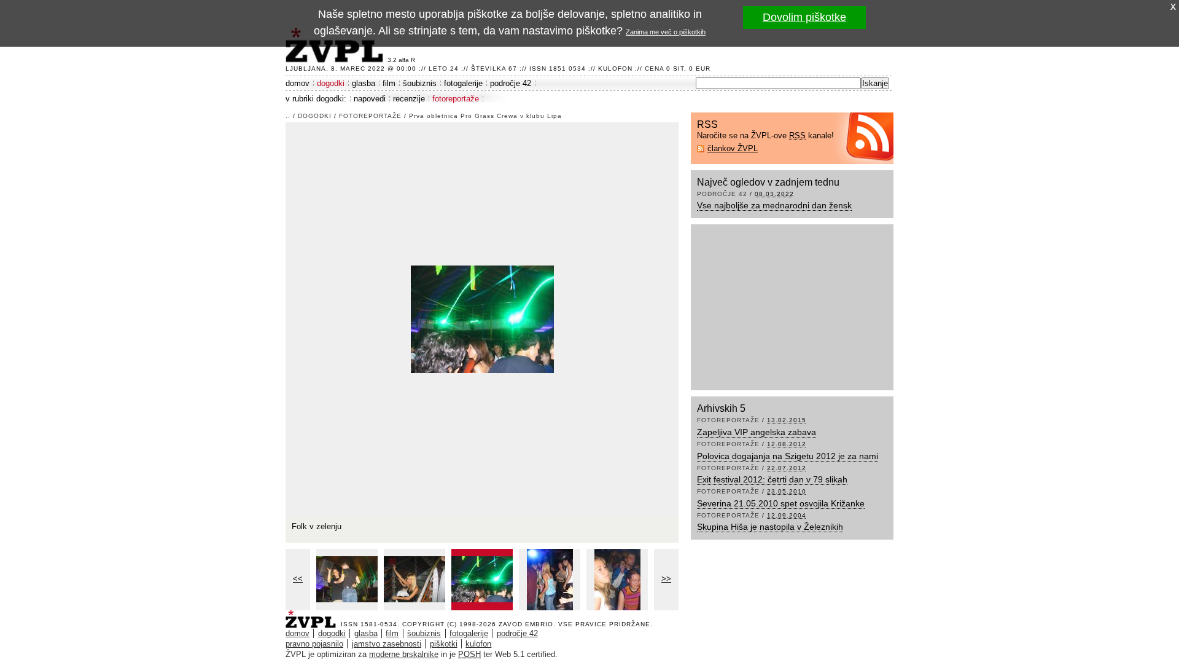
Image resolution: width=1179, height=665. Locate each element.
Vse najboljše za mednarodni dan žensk (774, 205)
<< (298, 578)
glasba (363, 83)
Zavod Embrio (526, 624)
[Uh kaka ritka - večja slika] (549, 579)
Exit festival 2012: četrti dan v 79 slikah (772, 479)
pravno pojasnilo (314, 643)
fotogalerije (463, 83)
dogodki (330, 83)
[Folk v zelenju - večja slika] (414, 579)
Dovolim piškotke (804, 17)
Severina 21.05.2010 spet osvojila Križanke (781, 503)
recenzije (409, 98)
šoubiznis (420, 83)
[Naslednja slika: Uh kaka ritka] (482, 318)
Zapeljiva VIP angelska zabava (756, 432)
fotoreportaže (455, 98)
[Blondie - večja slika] (617, 579)
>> (666, 578)
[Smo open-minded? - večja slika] (347, 579)
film (389, 83)
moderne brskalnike (403, 654)
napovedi (370, 98)
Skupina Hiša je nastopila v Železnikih (770, 527)
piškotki (443, 643)
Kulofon (615, 68)
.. (288, 115)
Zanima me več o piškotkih (666, 32)
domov (297, 83)
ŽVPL (313, 615)
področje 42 (510, 83)
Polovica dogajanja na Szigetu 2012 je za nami (787, 456)
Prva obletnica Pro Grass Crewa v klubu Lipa (485, 115)
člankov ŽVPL (732, 148)
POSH (469, 654)
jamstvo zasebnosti (386, 643)
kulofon (478, 643)
